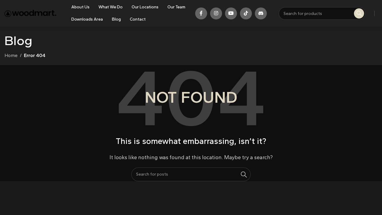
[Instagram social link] (216, 13)
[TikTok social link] (246, 13)
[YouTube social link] (231, 13)
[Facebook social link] (201, 13)
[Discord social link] (261, 13)
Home (11, 55)
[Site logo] (30, 13)
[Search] (244, 174)
